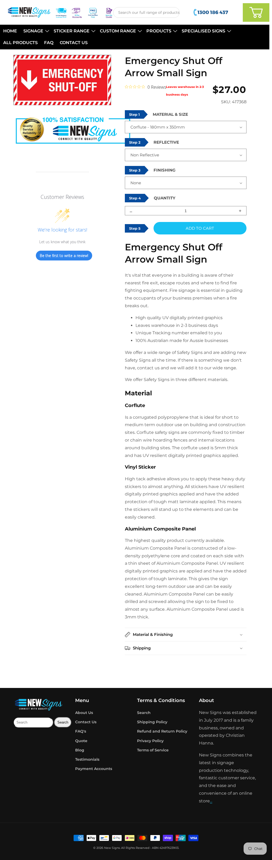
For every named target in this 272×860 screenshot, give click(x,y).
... (211, 800)
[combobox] (146, 12)
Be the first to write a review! (64, 255)
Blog (79, 750)
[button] (35, 31)
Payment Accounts (93, 768)
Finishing (165, 170)
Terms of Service (153, 750)
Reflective (166, 142)
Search (144, 712)
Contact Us (85, 722)
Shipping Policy (152, 722)
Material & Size (170, 114)
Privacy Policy (150, 740)
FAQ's (80, 731)
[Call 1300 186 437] (211, 12)
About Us (84, 712)
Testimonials (87, 759)
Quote (81, 740)
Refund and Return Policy (162, 731)
